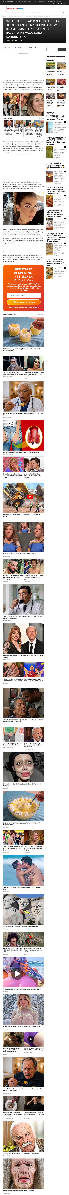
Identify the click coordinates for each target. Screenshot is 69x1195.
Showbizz (22, 13)
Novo (48, 67)
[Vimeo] (59, 3)
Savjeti (17, 13)
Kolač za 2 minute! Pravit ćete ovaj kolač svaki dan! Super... (50, 103)
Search (48, 47)
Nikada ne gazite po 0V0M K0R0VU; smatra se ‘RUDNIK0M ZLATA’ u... (50, 73)
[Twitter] (56, 3)
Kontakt (29, 1)
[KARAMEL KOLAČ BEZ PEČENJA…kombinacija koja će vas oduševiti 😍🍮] (61, 96)
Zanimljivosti (29, 13)
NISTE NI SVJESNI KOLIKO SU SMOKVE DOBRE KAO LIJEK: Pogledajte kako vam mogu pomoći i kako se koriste (56, 140)
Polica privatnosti (42, 1)
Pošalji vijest (50, 1)
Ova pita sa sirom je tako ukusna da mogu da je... (50, 87)
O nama (34, 1)
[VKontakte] (61, 3)
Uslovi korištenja (57, 1)
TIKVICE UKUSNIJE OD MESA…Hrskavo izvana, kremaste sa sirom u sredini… (55, 262)
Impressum (23, 1)
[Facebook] (53, 3)
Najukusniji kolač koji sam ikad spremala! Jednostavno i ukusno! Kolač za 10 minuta (54, 213)
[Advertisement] (24, 66)
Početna (18, 1)
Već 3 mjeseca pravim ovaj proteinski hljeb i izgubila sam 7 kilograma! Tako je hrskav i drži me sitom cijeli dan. (55, 237)
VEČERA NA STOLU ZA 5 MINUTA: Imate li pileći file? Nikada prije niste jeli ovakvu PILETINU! (55, 190)
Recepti (12, 13)
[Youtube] (64, 3)
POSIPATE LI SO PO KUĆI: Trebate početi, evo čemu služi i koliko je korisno (55, 118)
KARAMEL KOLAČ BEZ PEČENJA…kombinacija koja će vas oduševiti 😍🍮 (61, 103)
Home (4, 16)
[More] (35, 47)
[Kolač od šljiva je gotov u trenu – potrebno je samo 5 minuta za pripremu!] (61, 82)
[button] (64, 13)
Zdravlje (37, 13)
